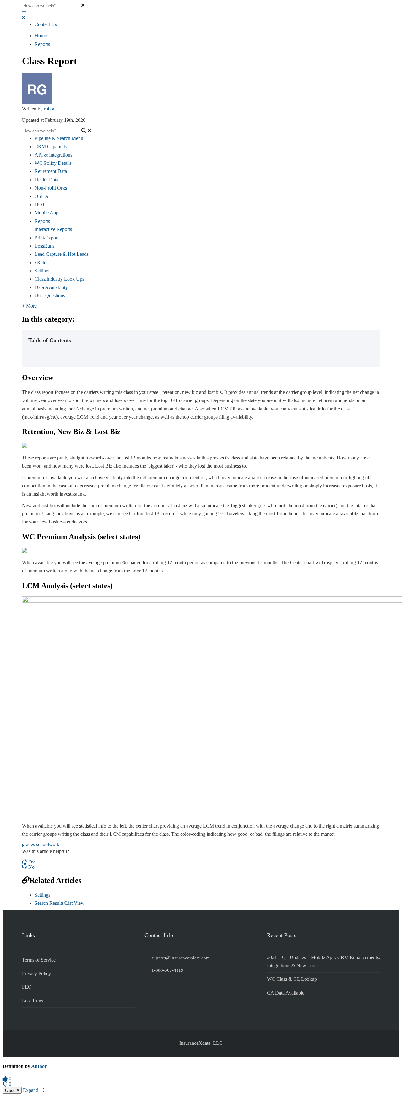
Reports (42, 44)
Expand (31, 1090)
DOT (40, 204)
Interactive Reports (53, 229)
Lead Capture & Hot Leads (62, 254)
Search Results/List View (59, 903)
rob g (49, 108)
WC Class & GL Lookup (292, 979)
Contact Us (46, 24)
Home (41, 35)
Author (39, 1066)
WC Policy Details (53, 163)
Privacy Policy (36, 973)
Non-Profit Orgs (51, 187)
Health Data (46, 179)
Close (11, 1090)
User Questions (50, 295)
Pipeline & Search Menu (59, 138)
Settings (42, 270)
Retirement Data (51, 171)
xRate (40, 262)
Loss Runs (32, 1000)
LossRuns (44, 246)
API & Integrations (53, 155)
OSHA (42, 196)
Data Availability (51, 287)
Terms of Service (39, 960)
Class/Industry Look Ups (59, 279)
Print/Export (47, 237)
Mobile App (46, 212)
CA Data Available (285, 992)
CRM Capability (51, 146)
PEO (27, 987)
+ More (29, 306)
